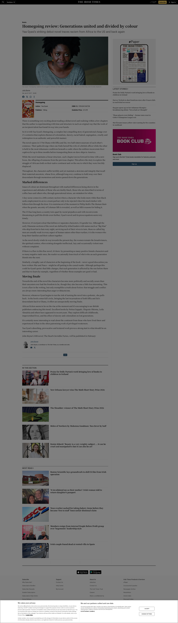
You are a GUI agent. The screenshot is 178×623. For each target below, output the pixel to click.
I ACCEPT (146, 608)
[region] (89, 611)
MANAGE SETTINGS (147, 614)
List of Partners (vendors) (88, 611)
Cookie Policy (29, 615)
